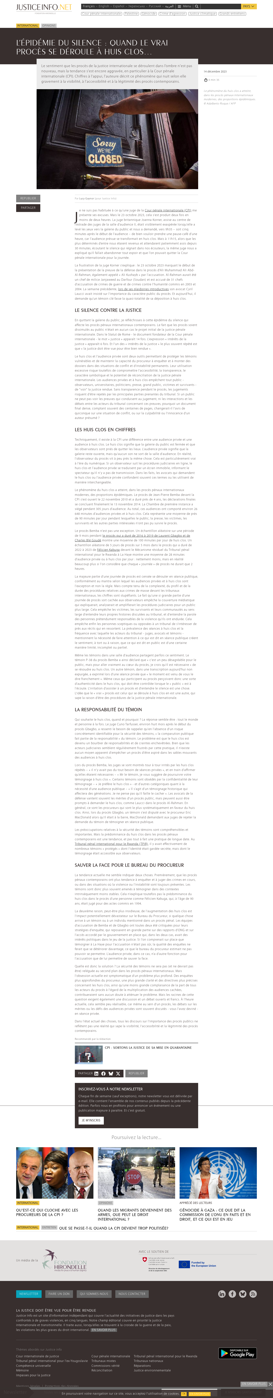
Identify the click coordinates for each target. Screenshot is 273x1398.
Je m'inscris (91, 1120)
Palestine (131, 13)
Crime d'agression (172, 13)
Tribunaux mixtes (104, 1361)
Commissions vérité (106, 1366)
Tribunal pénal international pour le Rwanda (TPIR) (111, 844)
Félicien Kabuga (108, 550)
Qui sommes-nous (94, 1294)
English (104, 6)
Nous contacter (132, 1294)
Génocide (149, 13)
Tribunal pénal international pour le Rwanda (165, 1356)
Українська (137, 6)
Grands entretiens (232, 13)
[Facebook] (232, 1294)
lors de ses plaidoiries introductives (143, 289)
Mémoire (22, 1370)
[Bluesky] (242, 1294)
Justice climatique (202, 13)
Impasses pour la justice (33, 1375)
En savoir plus (199, 1394)
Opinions (49, 25)
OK (183, 1394)
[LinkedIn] (222, 1294)
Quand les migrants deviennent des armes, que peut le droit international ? (135, 1214)
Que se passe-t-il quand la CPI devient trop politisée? (113, 1228)
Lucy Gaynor (86, 198)
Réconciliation (102, 1370)
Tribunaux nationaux (148, 1361)
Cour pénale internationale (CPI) (168, 210)
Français (89, 6)
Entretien (49, 1227)
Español (118, 6)
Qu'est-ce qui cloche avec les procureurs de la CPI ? (47, 1212)
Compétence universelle (33, 1366)
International (27, 25)
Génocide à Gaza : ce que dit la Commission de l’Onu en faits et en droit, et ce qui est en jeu (215, 1214)
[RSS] (253, 1294)
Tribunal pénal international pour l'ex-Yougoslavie (52, 1361)
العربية (169, 6)
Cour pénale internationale (101, 13)
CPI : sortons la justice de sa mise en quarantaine (148, 1047)
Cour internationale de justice (37, 1356)
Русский (155, 6)
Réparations (142, 1366)
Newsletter (29, 1294)
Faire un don (59, 1294)
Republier (28, 198)
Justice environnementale (152, 1370)
